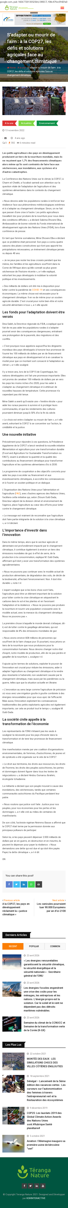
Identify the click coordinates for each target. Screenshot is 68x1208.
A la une (22, 67)
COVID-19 (37, 289)
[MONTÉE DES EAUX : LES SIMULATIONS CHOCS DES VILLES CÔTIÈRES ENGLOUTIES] (13, 1061)
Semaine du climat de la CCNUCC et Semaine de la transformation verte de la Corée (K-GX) (44, 1026)
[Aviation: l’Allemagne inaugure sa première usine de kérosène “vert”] (13, 1144)
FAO (18, 493)
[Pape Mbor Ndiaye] (5, 138)
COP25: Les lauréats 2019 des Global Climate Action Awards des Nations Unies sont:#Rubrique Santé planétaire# (44, 1121)
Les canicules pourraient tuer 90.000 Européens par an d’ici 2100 (51, 907)
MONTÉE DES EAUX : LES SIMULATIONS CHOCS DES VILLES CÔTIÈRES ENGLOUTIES (45, 1062)
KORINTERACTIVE (36, 1198)
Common (55, 946)
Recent (13, 946)
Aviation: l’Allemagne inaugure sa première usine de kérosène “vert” (46, 1145)
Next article (58, 900)
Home (12, 67)
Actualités (26, 123)
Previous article (12, 900)
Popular (34, 946)
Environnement (47, 123)
